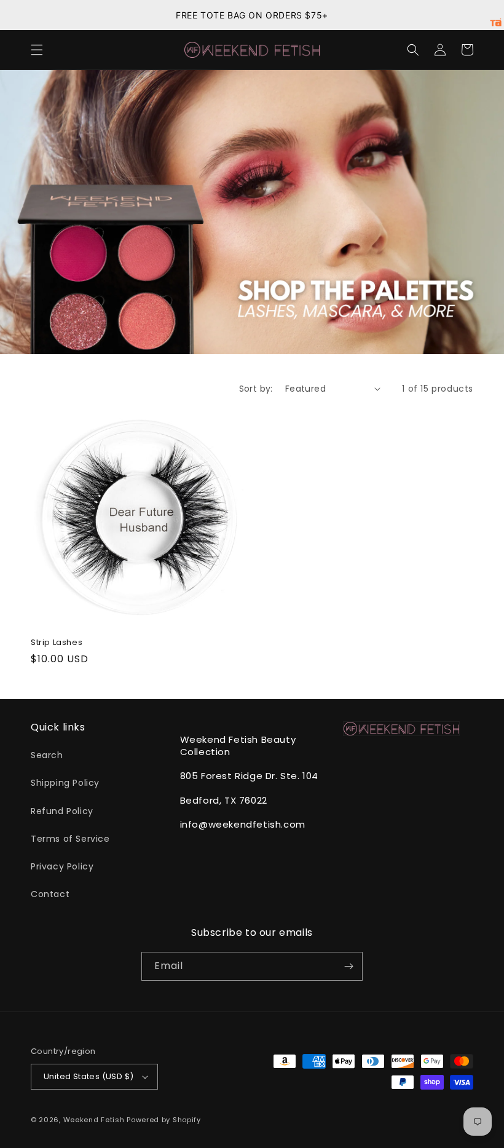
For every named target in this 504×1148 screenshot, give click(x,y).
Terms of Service (70, 839)
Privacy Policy (62, 866)
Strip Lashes (56, 643)
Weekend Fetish (94, 1120)
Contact (50, 894)
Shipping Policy (65, 783)
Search (47, 755)
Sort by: (256, 388)
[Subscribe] (348, 966)
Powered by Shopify (164, 1120)
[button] (36, 49)
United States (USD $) (88, 1076)
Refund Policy (62, 811)
